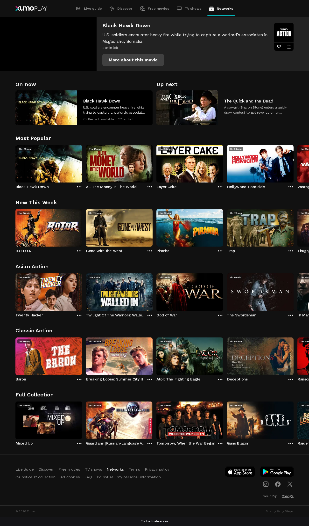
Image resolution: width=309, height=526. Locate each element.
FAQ (88, 477)
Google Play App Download (277, 472)
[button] (133, 60)
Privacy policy (157, 469)
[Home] (31, 8)
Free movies (158, 8)
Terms (134, 469)
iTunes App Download (240, 472)
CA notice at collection (35, 477)
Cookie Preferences (154, 521)
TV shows (193, 8)
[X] (290, 484)
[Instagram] (265, 484)
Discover (124, 8)
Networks (225, 8)
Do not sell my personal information (129, 477)
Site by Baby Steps (280, 511)
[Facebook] (277, 484)
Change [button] (288, 496)
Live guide (93, 8)
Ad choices (70, 477)
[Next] (293, 162)
